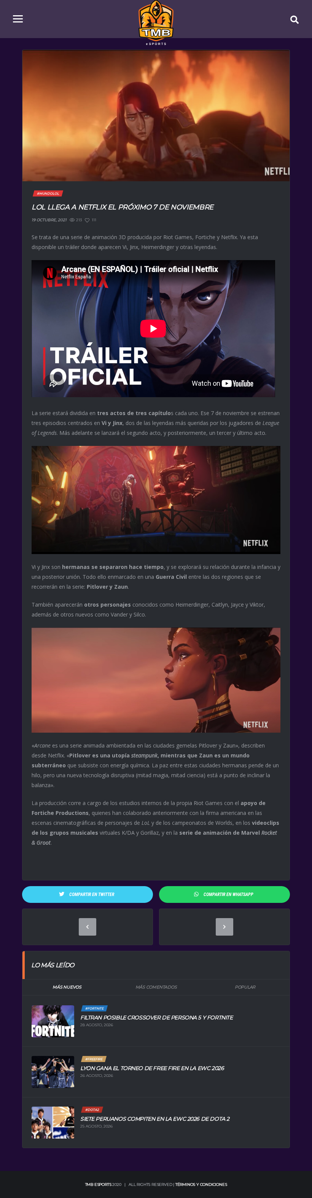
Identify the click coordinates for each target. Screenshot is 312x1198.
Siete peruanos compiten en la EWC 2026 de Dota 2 (154, 1118)
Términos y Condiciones (201, 1184)
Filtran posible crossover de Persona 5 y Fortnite (156, 1017)
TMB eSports (98, 1184)
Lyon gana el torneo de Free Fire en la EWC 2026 (152, 1068)
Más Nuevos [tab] (67, 987)
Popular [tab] (245, 987)
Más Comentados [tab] (156, 987)
